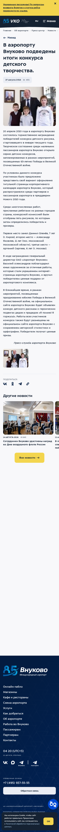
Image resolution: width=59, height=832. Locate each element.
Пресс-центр (38, 31)
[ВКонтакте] (5, 762)
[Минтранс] (35, 762)
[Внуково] (21, 762)
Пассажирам (12, 729)
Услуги (7, 708)
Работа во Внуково (16, 724)
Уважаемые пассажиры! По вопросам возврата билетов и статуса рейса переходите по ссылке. (23, 8)
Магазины (10, 692)
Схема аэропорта (15, 703)
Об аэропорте (21, 31)
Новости (52, 31)
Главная (7, 31)
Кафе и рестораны (15, 697)
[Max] (13, 762)
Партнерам (10, 735)
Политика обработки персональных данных (24, 812)
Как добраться (13, 713)
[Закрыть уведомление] (55, 3)
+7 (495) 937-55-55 (16, 783)
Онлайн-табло (13, 687)
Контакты (9, 740)
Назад (12, 38)
